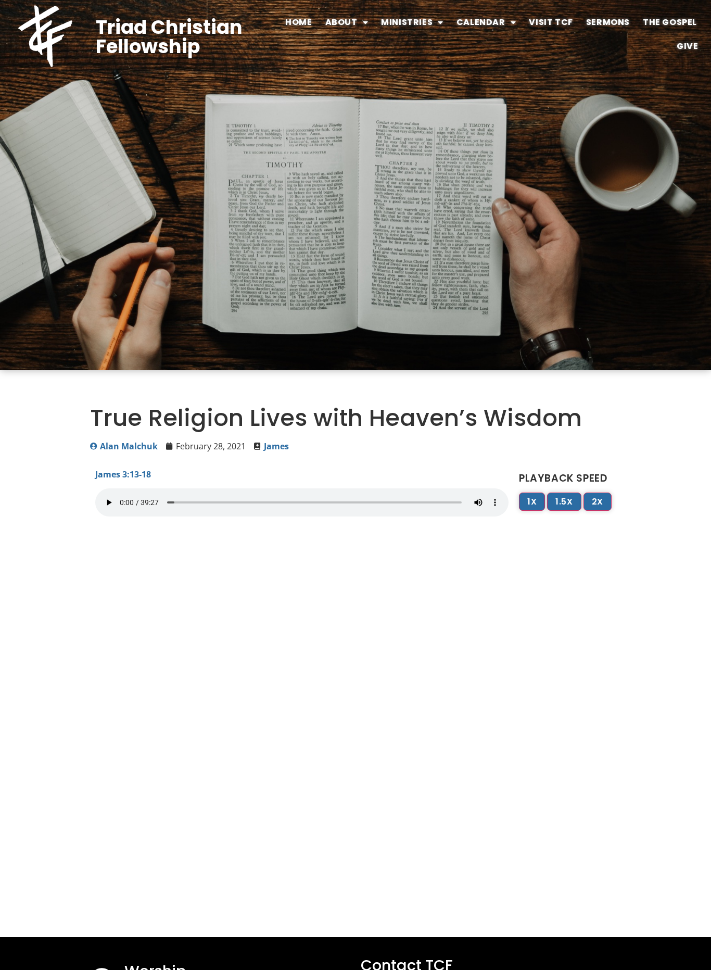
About (341, 22)
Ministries (407, 22)
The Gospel (670, 22)
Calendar (480, 22)
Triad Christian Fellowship (169, 37)
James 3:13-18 (123, 474)
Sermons (608, 22)
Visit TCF (551, 22)
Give (687, 46)
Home (298, 22)
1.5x (564, 502)
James (276, 446)
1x (532, 502)
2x (597, 502)
